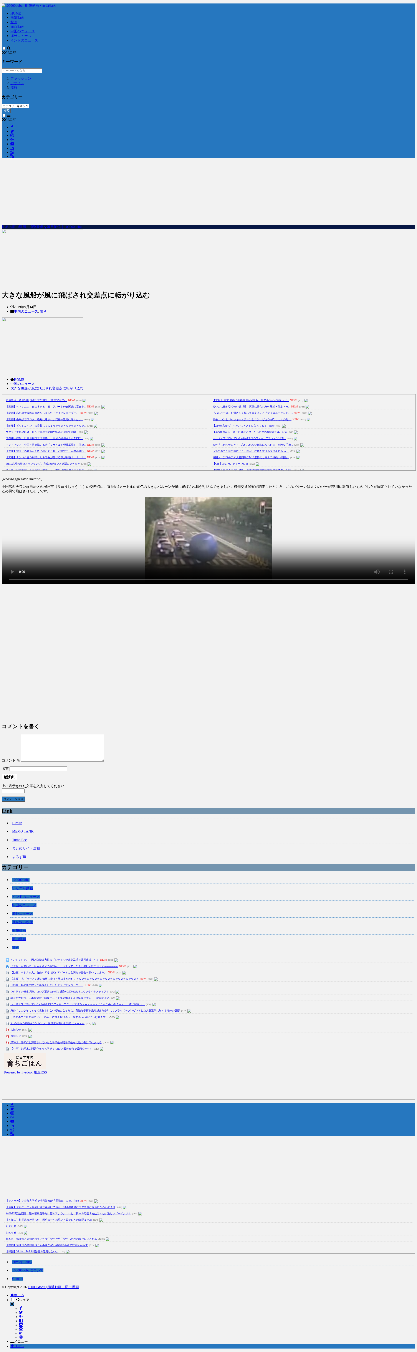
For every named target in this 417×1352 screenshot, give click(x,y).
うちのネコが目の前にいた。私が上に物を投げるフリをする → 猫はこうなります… (59, 1017)
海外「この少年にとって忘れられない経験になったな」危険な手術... (253, 444)
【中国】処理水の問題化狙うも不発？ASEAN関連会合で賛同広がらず (51, 1048)
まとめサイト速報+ (27, 848)
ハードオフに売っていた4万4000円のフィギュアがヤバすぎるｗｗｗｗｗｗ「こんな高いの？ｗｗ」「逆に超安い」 (77, 1004)
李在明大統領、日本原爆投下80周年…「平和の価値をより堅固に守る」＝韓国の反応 (59, 997)
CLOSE (11, 52)
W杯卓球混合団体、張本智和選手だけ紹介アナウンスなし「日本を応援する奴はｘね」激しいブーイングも (68, 1213)
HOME (15, 13)
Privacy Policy (22, 1262)
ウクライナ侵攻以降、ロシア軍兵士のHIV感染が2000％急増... (42, 432)
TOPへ (19, 1346)
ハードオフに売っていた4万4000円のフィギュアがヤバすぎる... (249, 438)
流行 (13, 87)
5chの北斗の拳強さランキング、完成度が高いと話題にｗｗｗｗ (43, 463)
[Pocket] (21, 1325)
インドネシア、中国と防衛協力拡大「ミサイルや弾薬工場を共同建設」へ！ (54, 959)
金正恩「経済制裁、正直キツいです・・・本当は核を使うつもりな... (46, 470)
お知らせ (15, 1029)
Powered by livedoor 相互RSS (25, 1072)
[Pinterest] (21, 1337)
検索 (6, 110)
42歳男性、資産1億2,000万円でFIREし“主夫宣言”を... (36, 400)
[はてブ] (21, 1321)
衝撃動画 (17, 17)
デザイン (17, 83)
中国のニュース (22, 31)
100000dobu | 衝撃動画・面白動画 (53, 1287)
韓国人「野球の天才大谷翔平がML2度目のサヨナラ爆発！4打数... (251, 457)
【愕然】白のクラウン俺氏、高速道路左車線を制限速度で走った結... (253, 470)
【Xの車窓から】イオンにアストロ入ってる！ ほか (244, 425)
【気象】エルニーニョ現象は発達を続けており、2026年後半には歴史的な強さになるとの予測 (60, 1207)
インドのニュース (24, 40)
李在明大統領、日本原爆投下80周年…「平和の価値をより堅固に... (44, 438)
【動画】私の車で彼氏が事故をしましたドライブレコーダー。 (42, 412)
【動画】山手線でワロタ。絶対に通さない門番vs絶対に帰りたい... (44, 419)
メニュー (21, 1341)
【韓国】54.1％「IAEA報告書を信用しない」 (32, 1251)
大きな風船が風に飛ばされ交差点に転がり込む (46, 388)
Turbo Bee (19, 840)
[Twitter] (21, 1312)
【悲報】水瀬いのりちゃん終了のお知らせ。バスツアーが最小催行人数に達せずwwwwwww (64, 966)
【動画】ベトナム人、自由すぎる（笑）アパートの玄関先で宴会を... (46, 406)
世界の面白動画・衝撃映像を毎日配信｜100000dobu (42, 227)
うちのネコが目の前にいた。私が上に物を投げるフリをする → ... (251, 451)
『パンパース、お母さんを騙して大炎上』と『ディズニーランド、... (253, 412)
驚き (13, 22)
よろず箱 (19, 857)
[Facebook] (21, 1308)
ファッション (20, 78)
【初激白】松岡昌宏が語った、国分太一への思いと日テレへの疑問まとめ (49, 1219)
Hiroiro (17, 823)
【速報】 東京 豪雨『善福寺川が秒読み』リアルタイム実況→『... (251, 400)
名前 (5, 768)
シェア (24, 1300)
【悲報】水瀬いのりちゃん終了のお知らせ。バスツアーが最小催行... (46, 451)
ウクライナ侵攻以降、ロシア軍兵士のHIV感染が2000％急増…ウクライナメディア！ (59, 991)
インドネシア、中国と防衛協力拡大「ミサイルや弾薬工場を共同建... (46, 444)
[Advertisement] (208, 192)
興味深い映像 (22, 922)
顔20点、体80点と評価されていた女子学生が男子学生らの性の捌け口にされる (56, 1042)
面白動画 (17, 26)
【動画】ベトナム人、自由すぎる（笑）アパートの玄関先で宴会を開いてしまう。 (58, 972)
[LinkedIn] (21, 1333)
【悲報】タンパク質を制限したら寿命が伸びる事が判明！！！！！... (46, 457)
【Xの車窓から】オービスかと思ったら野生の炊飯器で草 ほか (250, 432)
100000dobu (21, 880)
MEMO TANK (23, 831)
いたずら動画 (22, 888)
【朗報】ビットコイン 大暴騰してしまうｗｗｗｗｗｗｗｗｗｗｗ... (46, 425)
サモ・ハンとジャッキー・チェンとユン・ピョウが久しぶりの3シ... (252, 419)
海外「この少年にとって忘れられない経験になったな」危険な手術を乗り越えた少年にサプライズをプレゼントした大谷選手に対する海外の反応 (95, 1010)
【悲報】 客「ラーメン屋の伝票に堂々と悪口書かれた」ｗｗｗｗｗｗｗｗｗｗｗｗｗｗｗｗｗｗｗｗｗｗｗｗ (74, 978)
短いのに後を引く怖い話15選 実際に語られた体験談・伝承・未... (251, 406)
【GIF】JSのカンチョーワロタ (230, 463)
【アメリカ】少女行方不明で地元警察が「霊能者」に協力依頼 (42, 1200)
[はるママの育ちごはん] (25, 1068)
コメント (11, 760)
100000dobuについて (27, 1270)
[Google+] (21, 1317)
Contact (17, 1279)
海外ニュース (20, 36)
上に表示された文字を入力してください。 (35, 786)
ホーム (19, 1295)
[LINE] (21, 1329)
